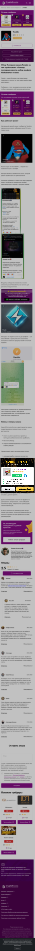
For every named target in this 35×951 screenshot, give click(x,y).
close (34, 459)
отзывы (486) (25, 489)
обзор (8, 489)
